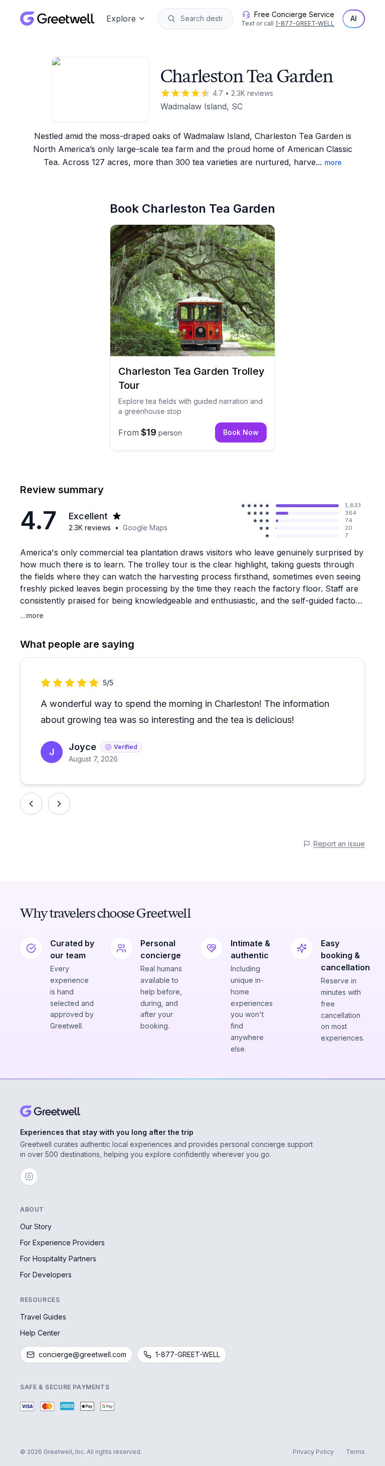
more (333, 162)
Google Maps (145, 527)
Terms (355, 1451)
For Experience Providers (62, 1242)
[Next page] (59, 804)
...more (32, 615)
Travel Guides (43, 1316)
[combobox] (202, 19)
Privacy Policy (313, 1451)
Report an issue (339, 843)
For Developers (46, 1274)
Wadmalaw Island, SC (201, 106)
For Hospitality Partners (58, 1258)
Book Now (241, 432)
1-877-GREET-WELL (304, 23)
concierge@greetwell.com (82, 1354)
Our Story (36, 1226)
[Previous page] (31, 804)
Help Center (40, 1333)
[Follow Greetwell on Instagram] (29, 1176)
